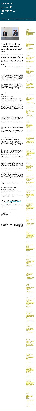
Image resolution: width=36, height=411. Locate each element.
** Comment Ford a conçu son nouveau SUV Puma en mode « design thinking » (30, 379)
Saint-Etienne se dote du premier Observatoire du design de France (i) (6, 224)
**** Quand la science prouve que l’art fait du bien (30, 179)
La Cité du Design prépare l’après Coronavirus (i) (29, 258)
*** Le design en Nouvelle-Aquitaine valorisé (29, 134)
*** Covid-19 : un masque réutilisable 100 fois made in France (30, 254)
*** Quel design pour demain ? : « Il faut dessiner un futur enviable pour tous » (30, 273)
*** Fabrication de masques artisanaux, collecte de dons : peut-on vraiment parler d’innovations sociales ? (30, 237)
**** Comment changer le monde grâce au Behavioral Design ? (29, 49)
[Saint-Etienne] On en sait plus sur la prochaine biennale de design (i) (30, 195)
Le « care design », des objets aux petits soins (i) (30, 216)
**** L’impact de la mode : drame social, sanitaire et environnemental (29, 166)
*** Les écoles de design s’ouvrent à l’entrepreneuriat (30, 361)
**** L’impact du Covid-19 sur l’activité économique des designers (30, 245)
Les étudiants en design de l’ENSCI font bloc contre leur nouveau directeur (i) (30, 384)
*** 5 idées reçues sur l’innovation (29, 388)
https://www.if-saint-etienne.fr (15, 201)
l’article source (8, 202)
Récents (4, 19)
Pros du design (15, 218)
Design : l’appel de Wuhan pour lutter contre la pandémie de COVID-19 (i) (30, 292)
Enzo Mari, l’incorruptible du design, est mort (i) (30, 183)
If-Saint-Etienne (17, 67)
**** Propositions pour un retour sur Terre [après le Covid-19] (29, 283)
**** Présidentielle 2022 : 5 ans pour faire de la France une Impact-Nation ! (30, 53)
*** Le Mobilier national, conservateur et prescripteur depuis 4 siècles (30, 44)
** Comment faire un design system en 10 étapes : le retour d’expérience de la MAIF (30, 350)
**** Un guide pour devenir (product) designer (29, 232)
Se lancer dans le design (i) (29, 94)
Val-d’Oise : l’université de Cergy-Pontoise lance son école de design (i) (29, 125)
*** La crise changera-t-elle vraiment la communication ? (30, 269)
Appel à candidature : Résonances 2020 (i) (29, 307)
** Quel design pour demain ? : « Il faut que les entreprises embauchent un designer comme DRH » (30, 278)
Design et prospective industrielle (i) (29, 162)
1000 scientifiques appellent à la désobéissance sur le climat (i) (30, 316)
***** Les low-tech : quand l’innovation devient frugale (29, 329)
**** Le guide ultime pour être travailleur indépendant (30, 150)
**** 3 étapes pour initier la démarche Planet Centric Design (29, 171)
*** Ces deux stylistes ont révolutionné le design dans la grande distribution (30, 71)
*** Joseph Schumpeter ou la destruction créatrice (30, 300)
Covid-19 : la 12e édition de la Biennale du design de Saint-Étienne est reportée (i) (30, 98)
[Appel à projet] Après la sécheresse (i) (29, 250)
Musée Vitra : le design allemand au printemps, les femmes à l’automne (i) (29, 130)
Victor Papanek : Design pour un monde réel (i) (30, 88)
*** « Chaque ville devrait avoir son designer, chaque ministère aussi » (30, 321)
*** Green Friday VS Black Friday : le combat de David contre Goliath (29, 375)
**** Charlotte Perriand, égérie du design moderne (30, 401)
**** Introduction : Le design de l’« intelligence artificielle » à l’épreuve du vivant (30, 224)
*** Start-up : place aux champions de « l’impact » (29, 354)
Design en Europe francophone (7, 218)
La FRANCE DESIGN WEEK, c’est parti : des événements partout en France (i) (30, 204)
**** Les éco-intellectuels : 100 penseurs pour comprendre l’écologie (30, 338)
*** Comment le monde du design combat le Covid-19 (29, 296)
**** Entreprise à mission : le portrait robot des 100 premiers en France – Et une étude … (30, 107)
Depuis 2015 (19, 19)
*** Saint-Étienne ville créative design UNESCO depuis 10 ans (30, 142)
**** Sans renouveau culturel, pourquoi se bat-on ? (30, 58)
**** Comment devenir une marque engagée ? (29, 325)
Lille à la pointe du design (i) (30, 303)
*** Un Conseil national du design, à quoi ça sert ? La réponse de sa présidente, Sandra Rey (29, 39)
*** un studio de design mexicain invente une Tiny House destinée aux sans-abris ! (30, 116)
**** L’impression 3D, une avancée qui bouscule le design (29, 333)
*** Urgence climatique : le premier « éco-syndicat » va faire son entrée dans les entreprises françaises (29, 311)
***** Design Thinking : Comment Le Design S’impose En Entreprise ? (30, 200)
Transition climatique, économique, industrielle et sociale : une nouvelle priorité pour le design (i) (30, 370)
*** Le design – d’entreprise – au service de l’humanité (30, 84)
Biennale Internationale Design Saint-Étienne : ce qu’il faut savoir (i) (30, 62)
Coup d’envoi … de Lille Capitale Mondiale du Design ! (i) (30, 345)
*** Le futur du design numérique (29, 228)
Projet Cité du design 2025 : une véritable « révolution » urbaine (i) (30, 34)
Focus (13, 19)
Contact (31, 19)
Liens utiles (25, 19)
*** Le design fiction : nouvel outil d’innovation (30, 262)
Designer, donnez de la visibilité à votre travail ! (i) (29, 266)
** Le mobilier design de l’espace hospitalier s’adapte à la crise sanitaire (30, 146)
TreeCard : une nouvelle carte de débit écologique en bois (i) (30, 175)
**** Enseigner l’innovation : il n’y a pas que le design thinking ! (30, 405)
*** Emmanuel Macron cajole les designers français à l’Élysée (30, 76)
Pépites (9, 19)
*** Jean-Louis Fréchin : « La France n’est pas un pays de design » (30, 111)
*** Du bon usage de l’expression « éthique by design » (29, 67)
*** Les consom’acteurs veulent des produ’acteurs (30, 191)
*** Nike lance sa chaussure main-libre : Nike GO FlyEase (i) (30, 103)
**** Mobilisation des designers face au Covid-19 (30, 288)
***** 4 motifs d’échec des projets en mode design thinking (29, 396)
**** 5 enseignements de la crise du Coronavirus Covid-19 (30, 241)
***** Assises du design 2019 (30, 341)
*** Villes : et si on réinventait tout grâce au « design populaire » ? (30, 158)
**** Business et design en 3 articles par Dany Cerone (30, 80)
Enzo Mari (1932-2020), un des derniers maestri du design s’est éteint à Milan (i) (30, 187)
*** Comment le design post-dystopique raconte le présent (30, 138)
